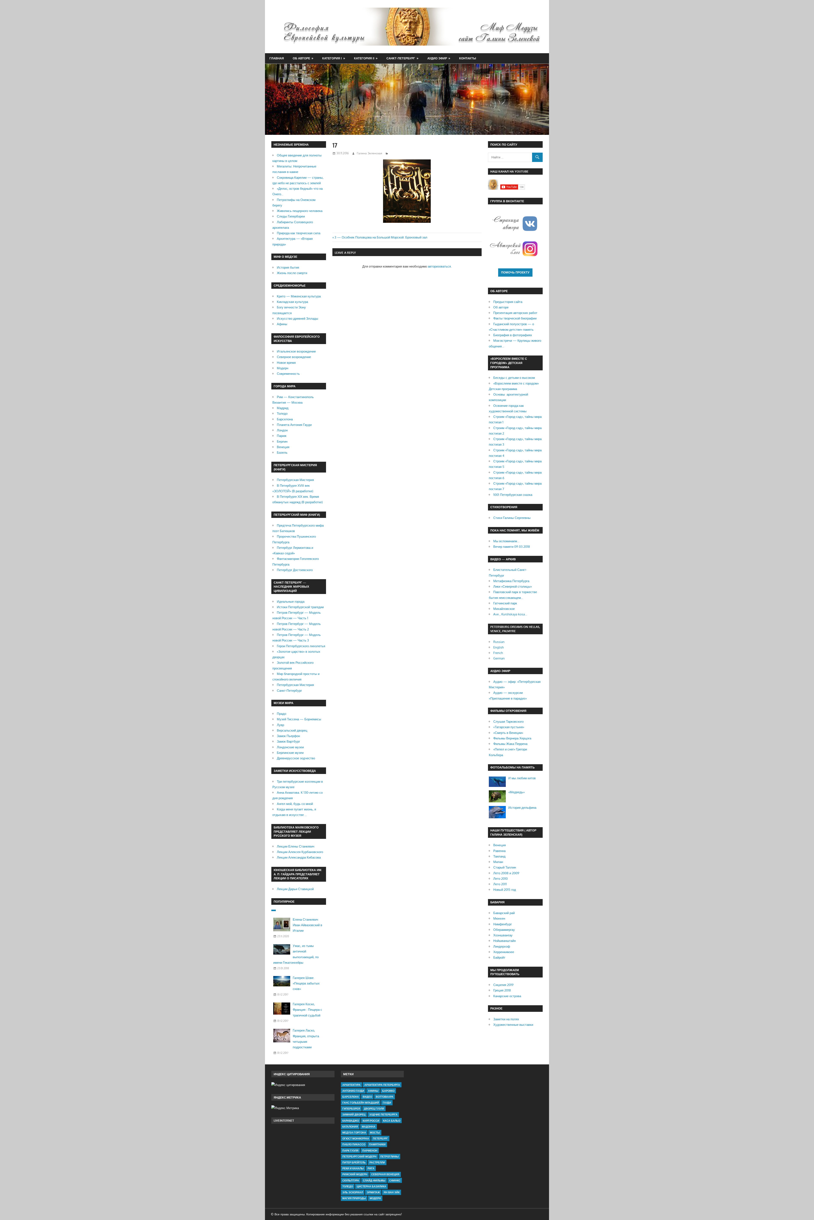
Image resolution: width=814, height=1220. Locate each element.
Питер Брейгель (354, 1162)
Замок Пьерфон (288, 736)
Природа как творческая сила (298, 233)
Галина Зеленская (369, 153)
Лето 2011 (500, 884)
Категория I (332, 58)
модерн (375, 1198)
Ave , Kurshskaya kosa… (510, 614)
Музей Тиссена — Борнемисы (299, 719)
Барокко (388, 1090)
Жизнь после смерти (292, 273)
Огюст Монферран (355, 1138)
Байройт (499, 957)
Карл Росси (371, 1120)
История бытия (288, 267)
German (499, 658)
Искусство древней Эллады (297, 319)
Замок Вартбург (288, 741)
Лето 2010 (500, 879)
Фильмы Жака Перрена (510, 744)
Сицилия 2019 (503, 985)
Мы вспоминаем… (506, 541)
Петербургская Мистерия (295, 480)
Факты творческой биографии (515, 318)
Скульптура (350, 1180)
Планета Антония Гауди (294, 425)
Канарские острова (507, 996)
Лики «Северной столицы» (512, 586)
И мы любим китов (522, 778)
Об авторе (301, 58)
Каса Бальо (391, 1120)
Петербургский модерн (359, 1156)
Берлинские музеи (290, 753)
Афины (282, 324)
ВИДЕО (367, 1096)
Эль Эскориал (352, 1192)
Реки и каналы (353, 1168)
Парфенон (369, 1150)
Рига (371, 1168)
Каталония (350, 1126)
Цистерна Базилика (371, 1186)
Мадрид (283, 408)
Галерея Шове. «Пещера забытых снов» (306, 983)
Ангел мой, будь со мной (295, 804)
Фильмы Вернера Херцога (512, 738)
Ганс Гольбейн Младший (360, 1102)
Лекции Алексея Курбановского (300, 852)
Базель (282, 452)
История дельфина (522, 808)
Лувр (280, 725)
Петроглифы (389, 1156)
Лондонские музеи (290, 747)
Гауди (387, 1102)
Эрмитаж (373, 1192)
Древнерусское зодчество (296, 758)
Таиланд (499, 856)
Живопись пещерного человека (299, 211)
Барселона (285, 419)
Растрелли (377, 1162)
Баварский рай (504, 913)
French (498, 653)
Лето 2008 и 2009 (506, 873)
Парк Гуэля (350, 1150)
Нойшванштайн (504, 941)
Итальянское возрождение (296, 351)
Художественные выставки (513, 1025)
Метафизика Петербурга (511, 581)
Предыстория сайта (507, 302)
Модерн (282, 368)
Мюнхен (499, 918)
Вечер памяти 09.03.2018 (511, 547)
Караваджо (350, 1120)
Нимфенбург (502, 924)
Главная (276, 58)
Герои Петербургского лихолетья (301, 646)
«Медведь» (516, 792)
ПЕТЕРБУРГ (380, 1138)
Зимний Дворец (353, 1114)
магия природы (354, 1198)
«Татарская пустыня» (508, 727)
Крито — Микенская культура (299, 296)
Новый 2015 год (504, 890)
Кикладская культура (292, 302)
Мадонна (368, 1126)
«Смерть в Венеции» (508, 733)
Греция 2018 (502, 990)
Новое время (286, 363)
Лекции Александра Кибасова (299, 857)
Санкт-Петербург (400, 58)
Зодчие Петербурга (383, 1114)
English (498, 647)
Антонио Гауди (353, 1090)
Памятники (377, 1144)
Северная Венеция (385, 1174)
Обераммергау (504, 930)
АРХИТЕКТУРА (351, 1084)
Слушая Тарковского (508, 721)
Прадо (281, 714)
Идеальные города (290, 602)
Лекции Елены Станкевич (295, 846)
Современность (288, 374)
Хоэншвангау (503, 935)
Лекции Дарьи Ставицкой (295, 889)
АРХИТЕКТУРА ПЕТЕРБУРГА (382, 1084)
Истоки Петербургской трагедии (300, 607)
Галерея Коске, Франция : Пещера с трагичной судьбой (307, 1009)
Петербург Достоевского (295, 570)
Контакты (467, 58)
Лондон (282, 430)
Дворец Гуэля (374, 1108)
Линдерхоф (501, 946)
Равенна (499, 851)
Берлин (282, 441)
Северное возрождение (294, 357)
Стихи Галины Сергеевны (512, 518)
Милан (498, 862)
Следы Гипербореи (291, 216)
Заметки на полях (506, 1019)
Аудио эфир (437, 58)
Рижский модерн (354, 1174)
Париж (281, 436)
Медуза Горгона (354, 1132)
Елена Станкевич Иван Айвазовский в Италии (307, 925)
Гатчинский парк (505, 603)
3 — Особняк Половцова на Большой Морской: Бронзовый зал (381, 237)
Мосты (375, 1132)
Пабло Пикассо (353, 1144)
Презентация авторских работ (515, 313)
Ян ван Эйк (392, 1192)
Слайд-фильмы (374, 1180)
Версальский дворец (292, 730)
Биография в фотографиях (512, 335)
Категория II (364, 58)
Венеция (283, 447)
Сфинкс (394, 1180)
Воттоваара (384, 1096)
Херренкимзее (503, 952)
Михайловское (504, 609)
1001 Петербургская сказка (512, 495)
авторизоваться (439, 266)
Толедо (282, 413)
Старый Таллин (504, 867)
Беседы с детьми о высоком (514, 378)
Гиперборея (351, 1108)
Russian (499, 642)
